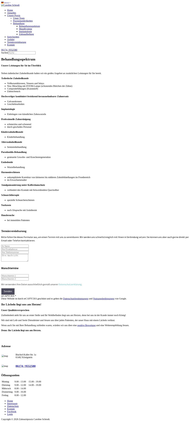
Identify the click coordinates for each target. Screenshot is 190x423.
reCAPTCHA (8, 296)
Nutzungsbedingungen (103, 298)
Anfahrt (10, 39)
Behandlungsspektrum (29, 26)
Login (10, 414)
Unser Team (18, 18)
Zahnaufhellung (26, 34)
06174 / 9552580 (9, 50)
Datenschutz (13, 406)
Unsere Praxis (13, 15)
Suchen (4, 52)
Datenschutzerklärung (70, 284)
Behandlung (18, 23)
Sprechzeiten (13, 37)
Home (10, 10)
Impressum (12, 403)
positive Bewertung (86, 325)
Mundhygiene (25, 29)
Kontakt (11, 45)
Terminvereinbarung (16, 42)
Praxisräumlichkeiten (23, 21)
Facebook (11, 411)
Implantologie (25, 31)
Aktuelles (11, 13)
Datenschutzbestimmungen (75, 298)
